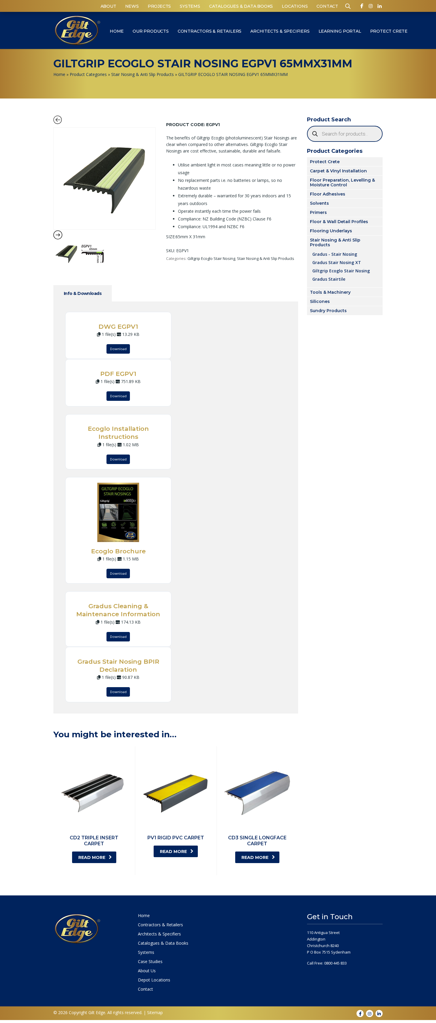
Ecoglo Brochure (118, 551)
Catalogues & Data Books (241, 6)
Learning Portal (340, 31)
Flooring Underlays (331, 230)
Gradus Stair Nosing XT (336, 262)
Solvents (319, 203)
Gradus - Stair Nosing (334, 254)
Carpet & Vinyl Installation (338, 171)
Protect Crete (389, 31)
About (108, 6)
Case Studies (150, 961)
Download (118, 349)
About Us (147, 970)
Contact (327, 6)
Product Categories (88, 74)
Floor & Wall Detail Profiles (339, 221)
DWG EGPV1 (118, 326)
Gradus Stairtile (328, 279)
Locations (295, 6)
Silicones (320, 301)
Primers (318, 212)
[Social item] (361, 7)
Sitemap (155, 1012)
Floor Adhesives (327, 194)
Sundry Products (328, 310)
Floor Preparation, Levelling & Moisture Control (342, 182)
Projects (159, 6)
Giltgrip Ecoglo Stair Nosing (211, 258)
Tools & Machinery (330, 292)
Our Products (151, 31)
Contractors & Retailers (209, 31)
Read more (91, 857)
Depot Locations (154, 980)
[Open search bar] (348, 6)
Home (117, 31)
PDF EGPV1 (118, 373)
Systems (190, 6)
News (132, 6)
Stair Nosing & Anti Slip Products (142, 74)
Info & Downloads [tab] (82, 293)
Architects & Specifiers (279, 31)
